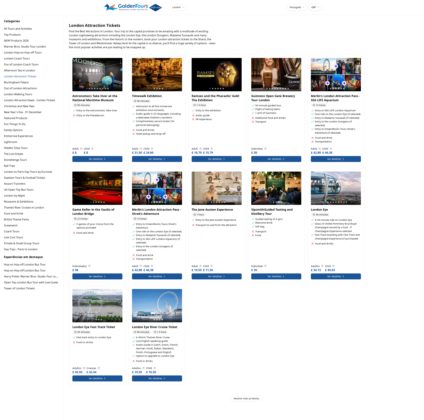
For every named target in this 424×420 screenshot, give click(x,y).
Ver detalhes (96, 158)
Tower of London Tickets (19, 288)
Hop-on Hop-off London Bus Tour (25, 264)
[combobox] (297, 7)
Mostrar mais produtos (246, 398)
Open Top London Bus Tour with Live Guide (31, 282)
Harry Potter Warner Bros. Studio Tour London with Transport (31, 276)
